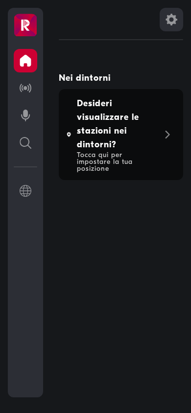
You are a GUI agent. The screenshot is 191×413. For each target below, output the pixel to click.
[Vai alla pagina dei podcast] (25, 115)
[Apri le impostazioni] (171, 19)
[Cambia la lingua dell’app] (25, 191)
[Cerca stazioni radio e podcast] (25, 143)
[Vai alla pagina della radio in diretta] (25, 88)
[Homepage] (25, 25)
